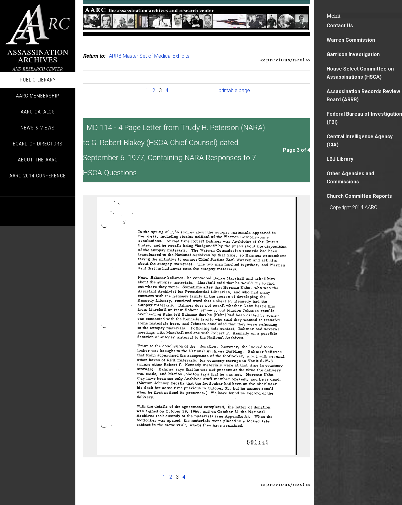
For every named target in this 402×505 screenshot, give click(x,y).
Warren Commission (351, 40)
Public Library (38, 80)
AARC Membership (37, 96)
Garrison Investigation (353, 54)
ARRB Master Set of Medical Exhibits (149, 56)
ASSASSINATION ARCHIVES (37, 56)
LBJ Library (340, 159)
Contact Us (340, 26)
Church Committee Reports (359, 196)
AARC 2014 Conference (37, 176)
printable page (234, 90)
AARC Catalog (38, 112)
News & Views (38, 128)
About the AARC (38, 160)
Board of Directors (37, 144)
